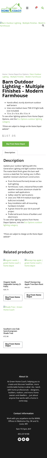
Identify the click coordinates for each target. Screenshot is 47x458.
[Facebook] (19, 439)
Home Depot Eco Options (19, 74)
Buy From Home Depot (15, 144)
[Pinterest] (23, 439)
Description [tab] (10, 152)
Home (4, 74)
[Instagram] (27, 439)
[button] (27, 8)
